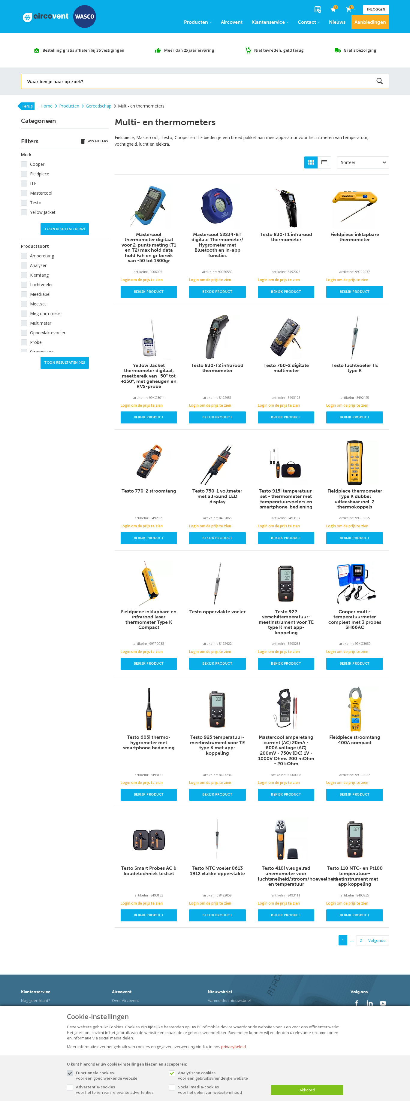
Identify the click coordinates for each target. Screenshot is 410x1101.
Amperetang (42, 256)
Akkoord (307, 1090)
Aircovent (232, 22)
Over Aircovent (125, 1000)
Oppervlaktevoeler (47, 332)
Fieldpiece (39, 174)
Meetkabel (40, 294)
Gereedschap (98, 106)
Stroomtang (41, 352)
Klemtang (39, 275)
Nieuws (337, 22)
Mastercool (41, 193)
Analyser (38, 265)
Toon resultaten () (64, 229)
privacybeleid (233, 1046)
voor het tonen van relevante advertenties (115, 1089)
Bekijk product (149, 292)
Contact (307, 22)
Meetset (38, 304)
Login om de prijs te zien (142, 279)
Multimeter (40, 323)
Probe (36, 342)
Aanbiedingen (370, 22)
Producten (196, 22)
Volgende (377, 940)
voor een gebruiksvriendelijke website (213, 1075)
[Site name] (59, 16)
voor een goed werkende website (106, 1075)
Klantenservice (268, 22)
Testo (35, 202)
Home (47, 106)
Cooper (37, 164)
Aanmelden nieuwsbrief (230, 1000)
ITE (33, 183)
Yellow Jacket (43, 212)
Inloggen (376, 9)
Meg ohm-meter (46, 313)
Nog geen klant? (35, 1000)
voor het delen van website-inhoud (210, 1089)
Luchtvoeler (41, 284)
